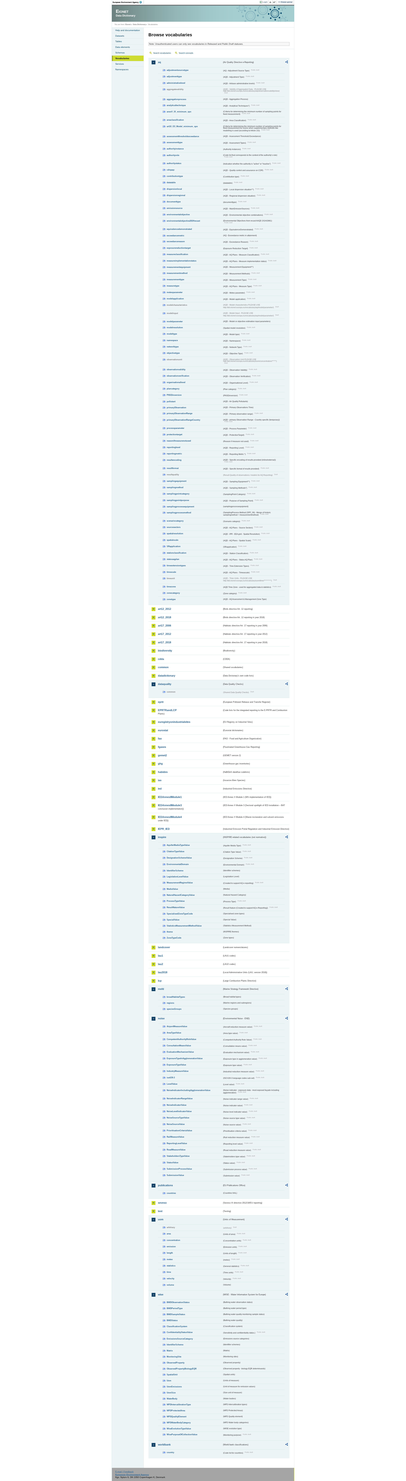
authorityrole (173, 155)
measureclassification (177, 254)
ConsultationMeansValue (179, 1045)
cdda (161, 659)
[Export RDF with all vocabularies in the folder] (286, 62)
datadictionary (166, 675)
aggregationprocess (176, 99)
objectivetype (173, 353)
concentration (173, 1240)
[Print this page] (271, 2)
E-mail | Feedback (124, 1471)
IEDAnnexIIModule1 (170, 797)
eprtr (161, 702)
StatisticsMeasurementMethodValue (184, 926)
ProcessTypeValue (176, 901)
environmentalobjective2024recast (183, 221)
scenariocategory (175, 521)
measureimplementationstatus (181, 261)
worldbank (164, 1444)
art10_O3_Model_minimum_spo (182, 126)
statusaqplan (173, 559)
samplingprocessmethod (179, 512)
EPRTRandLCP (167, 710)
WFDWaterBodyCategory (179, 1422)
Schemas (120, 52)
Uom (169, 1380)
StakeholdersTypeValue (178, 1156)
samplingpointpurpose (178, 500)
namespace (172, 340)
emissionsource (174, 208)
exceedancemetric (175, 235)
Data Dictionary (139, 24)
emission (171, 1246)
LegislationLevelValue (177, 876)
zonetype (171, 599)
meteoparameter (175, 292)
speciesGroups (174, 1009)
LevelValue (172, 1084)
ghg (160, 763)
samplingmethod (175, 487)
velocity (170, 1278)
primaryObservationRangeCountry (183, 420)
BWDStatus (172, 1320)
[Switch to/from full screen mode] (275, 2)
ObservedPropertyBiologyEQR (181, 1369)
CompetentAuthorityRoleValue (181, 1039)
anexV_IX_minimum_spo (179, 111)
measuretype (173, 286)
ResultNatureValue (176, 907)
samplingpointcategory (178, 494)
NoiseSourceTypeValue (178, 1117)
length (170, 1253)
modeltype (172, 334)
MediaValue (172, 889)
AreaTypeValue (174, 1033)
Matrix (170, 1350)
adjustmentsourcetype (177, 70)
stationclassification (176, 553)
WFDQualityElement (176, 1416)
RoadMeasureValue (176, 1150)
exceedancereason (176, 241)
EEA (128, 2)
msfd (161, 989)
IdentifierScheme (175, 870)
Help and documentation (127, 30)
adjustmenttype (174, 76)
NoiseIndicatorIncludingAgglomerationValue (188, 1090)
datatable (171, 182)
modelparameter (175, 321)
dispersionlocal (174, 189)
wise (160, 1294)
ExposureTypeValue (176, 1065)
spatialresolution (175, 533)
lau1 (160, 955)
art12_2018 (164, 617)
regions (170, 1003)
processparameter (175, 428)
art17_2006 (164, 625)
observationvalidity (176, 369)
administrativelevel (176, 83)
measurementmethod (177, 273)
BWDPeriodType (175, 1308)
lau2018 (162, 972)
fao (160, 738)
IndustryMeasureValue (177, 1071)
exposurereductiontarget (179, 248)
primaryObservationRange (179, 413)
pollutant (171, 401)
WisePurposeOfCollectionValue (182, 1434)
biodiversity (165, 650)
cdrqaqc (171, 170)
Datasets (119, 36)
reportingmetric (174, 453)
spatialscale (172, 540)
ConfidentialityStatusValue (180, 1332)
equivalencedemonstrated (179, 229)
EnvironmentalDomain (178, 864)
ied (160, 788)
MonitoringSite (174, 1356)
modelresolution (175, 327)
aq (159, 62)
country (170, 1452)
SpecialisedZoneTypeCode (180, 914)
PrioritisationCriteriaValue (179, 1130)
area (169, 1234)
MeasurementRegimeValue (180, 882)
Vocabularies (122, 58)
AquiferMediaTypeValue (178, 845)
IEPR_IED (164, 829)
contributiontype (175, 176)
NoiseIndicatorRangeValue (180, 1098)
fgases (162, 747)
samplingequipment (176, 481)
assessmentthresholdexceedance (183, 136)
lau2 (160, 964)
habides (163, 772)
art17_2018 (164, 642)
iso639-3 (171, 1077)
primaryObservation (176, 407)
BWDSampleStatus (176, 1314)
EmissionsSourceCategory (180, 1339)
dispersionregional (176, 195)
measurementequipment (178, 267)
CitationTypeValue (175, 851)
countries (171, 1193)
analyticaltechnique (176, 105)
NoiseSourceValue (176, 1124)
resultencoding (174, 460)
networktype (173, 346)
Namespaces (121, 69)
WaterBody (172, 1398)
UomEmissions (174, 1386)
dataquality (164, 684)
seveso (162, 1202)
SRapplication (173, 546)
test (160, 1211)
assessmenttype (174, 142)
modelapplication (175, 298)
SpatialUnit (172, 1374)
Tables (118, 41)
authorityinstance (175, 149)
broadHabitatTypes (176, 997)
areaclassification (175, 120)
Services (119, 64)
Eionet (128, 24)
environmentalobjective (178, 214)
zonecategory (173, 593)
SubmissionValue (175, 1175)
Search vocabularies (162, 53)
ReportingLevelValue (177, 1143)
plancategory (173, 388)
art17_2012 (164, 634)
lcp (160, 980)
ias (159, 780)
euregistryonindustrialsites (174, 722)
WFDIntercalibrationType (179, 1404)
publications (165, 1185)
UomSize (171, 1392)
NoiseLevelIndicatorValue (179, 1111)
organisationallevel (176, 382)
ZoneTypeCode (174, 938)
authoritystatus (174, 163)
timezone (171, 586)
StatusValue (172, 1162)
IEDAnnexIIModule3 (170, 805)
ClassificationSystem (177, 1326)
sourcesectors (173, 527)
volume (170, 1285)
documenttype (174, 201)
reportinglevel (173, 447)
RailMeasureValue (175, 1137)
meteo (170, 1259)
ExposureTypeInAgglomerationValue (185, 1058)
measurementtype (175, 279)
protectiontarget (174, 434)
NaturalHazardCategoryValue (181, 895)
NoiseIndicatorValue (176, 1105)
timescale (171, 572)
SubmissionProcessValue (179, 1169)
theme (170, 932)
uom (160, 1219)
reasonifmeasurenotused (179, 441)
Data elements (122, 47)
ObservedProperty (175, 1363)
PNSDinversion (174, 395)
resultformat (173, 468)
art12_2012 (164, 609)
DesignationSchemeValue (179, 858)
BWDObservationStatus (178, 1302)
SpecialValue (173, 920)
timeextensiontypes (176, 565)
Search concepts (186, 53)
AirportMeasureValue (177, 1026)
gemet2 (162, 755)
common (163, 667)
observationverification (178, 376)
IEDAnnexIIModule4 (170, 817)
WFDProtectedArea (176, 1410)
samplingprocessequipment (180, 506)
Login (265, 2)
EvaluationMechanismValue (180, 1052)
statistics (171, 1266)
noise (161, 1018)
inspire (162, 837)
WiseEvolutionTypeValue (179, 1428)
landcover (164, 947)
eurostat (163, 730)
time (169, 1272)
